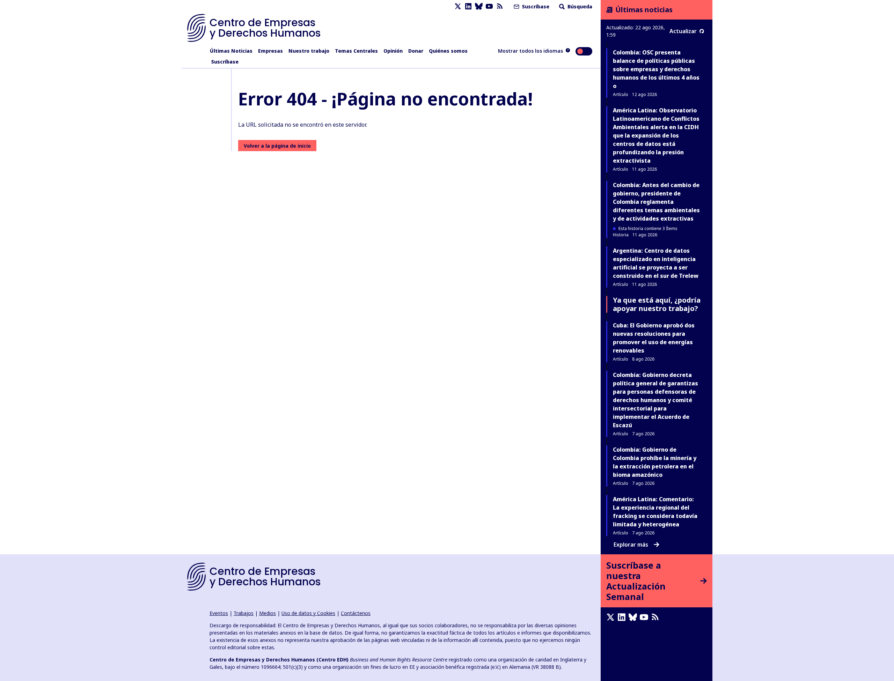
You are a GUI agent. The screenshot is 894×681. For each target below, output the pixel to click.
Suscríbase (535, 6)
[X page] (458, 6)
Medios (267, 613)
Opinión (393, 50)
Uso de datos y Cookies (308, 613)
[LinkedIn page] (468, 6)
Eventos (219, 613)
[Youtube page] (489, 6)
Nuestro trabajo (308, 50)
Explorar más (631, 544)
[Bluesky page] (479, 6)
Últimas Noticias (231, 50)
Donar (415, 50)
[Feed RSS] (500, 6)
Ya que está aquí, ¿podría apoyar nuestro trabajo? (657, 304)
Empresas (270, 50)
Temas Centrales (356, 50)
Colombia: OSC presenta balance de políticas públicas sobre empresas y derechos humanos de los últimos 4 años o (656, 69)
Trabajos (244, 613)
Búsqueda (579, 6)
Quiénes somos (448, 50)
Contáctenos (356, 613)
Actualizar (683, 31)
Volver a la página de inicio (277, 145)
